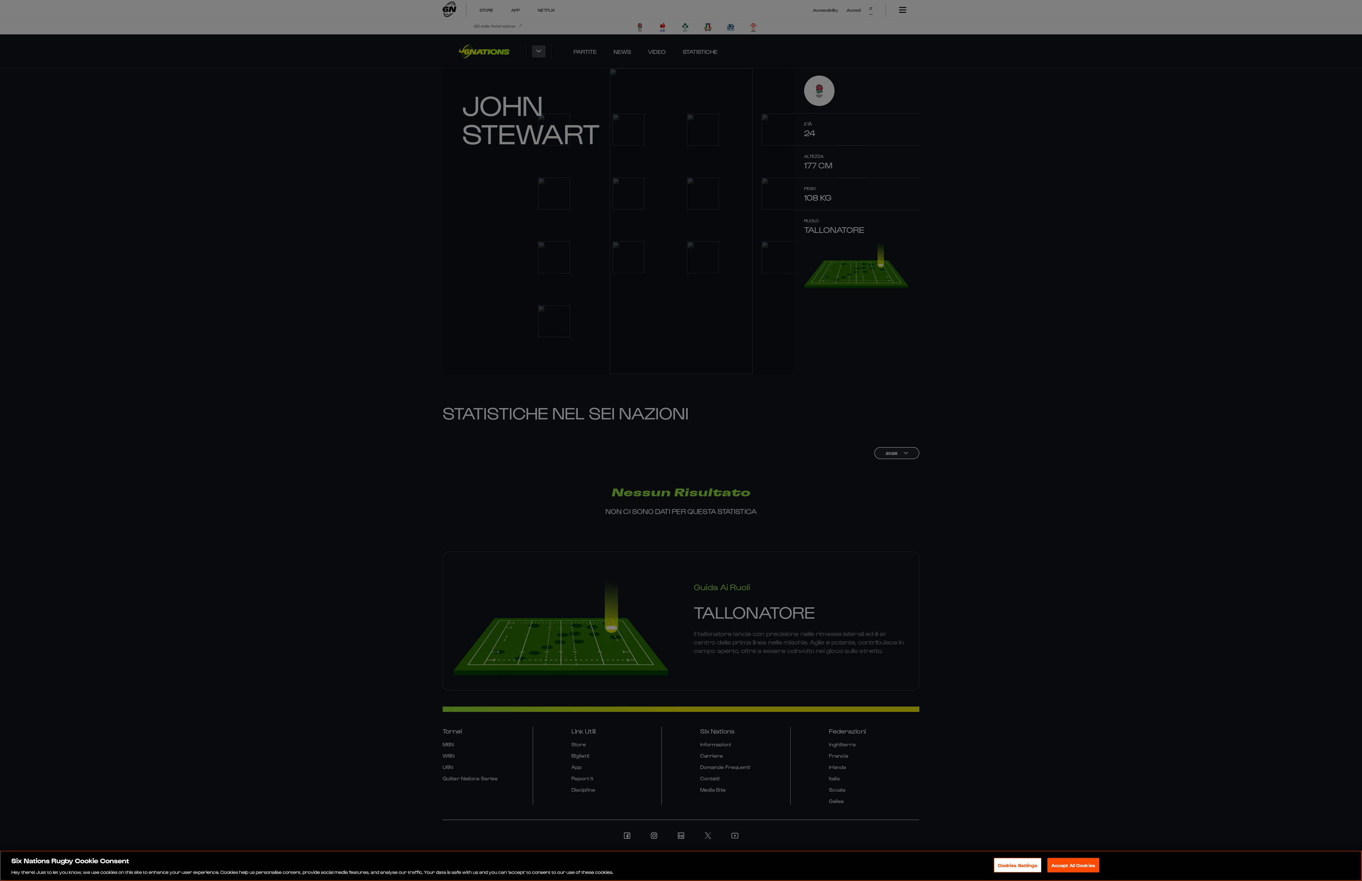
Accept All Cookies (1073, 865)
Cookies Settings (1017, 865)
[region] (681, 866)
